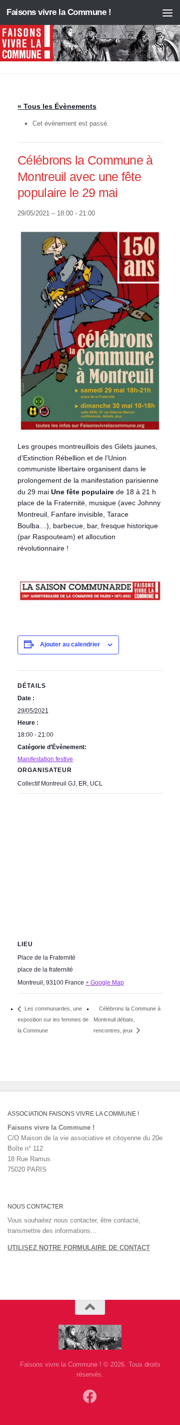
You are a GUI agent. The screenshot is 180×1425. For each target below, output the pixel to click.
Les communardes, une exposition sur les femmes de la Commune (53, 1019)
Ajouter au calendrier (70, 644)
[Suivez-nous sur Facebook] (90, 1397)
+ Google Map (105, 982)
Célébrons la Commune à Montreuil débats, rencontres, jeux (127, 1019)
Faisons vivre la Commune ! (58, 12)
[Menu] (167, 12)
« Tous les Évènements (57, 106)
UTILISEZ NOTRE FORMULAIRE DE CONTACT (79, 1247)
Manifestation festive (45, 759)
